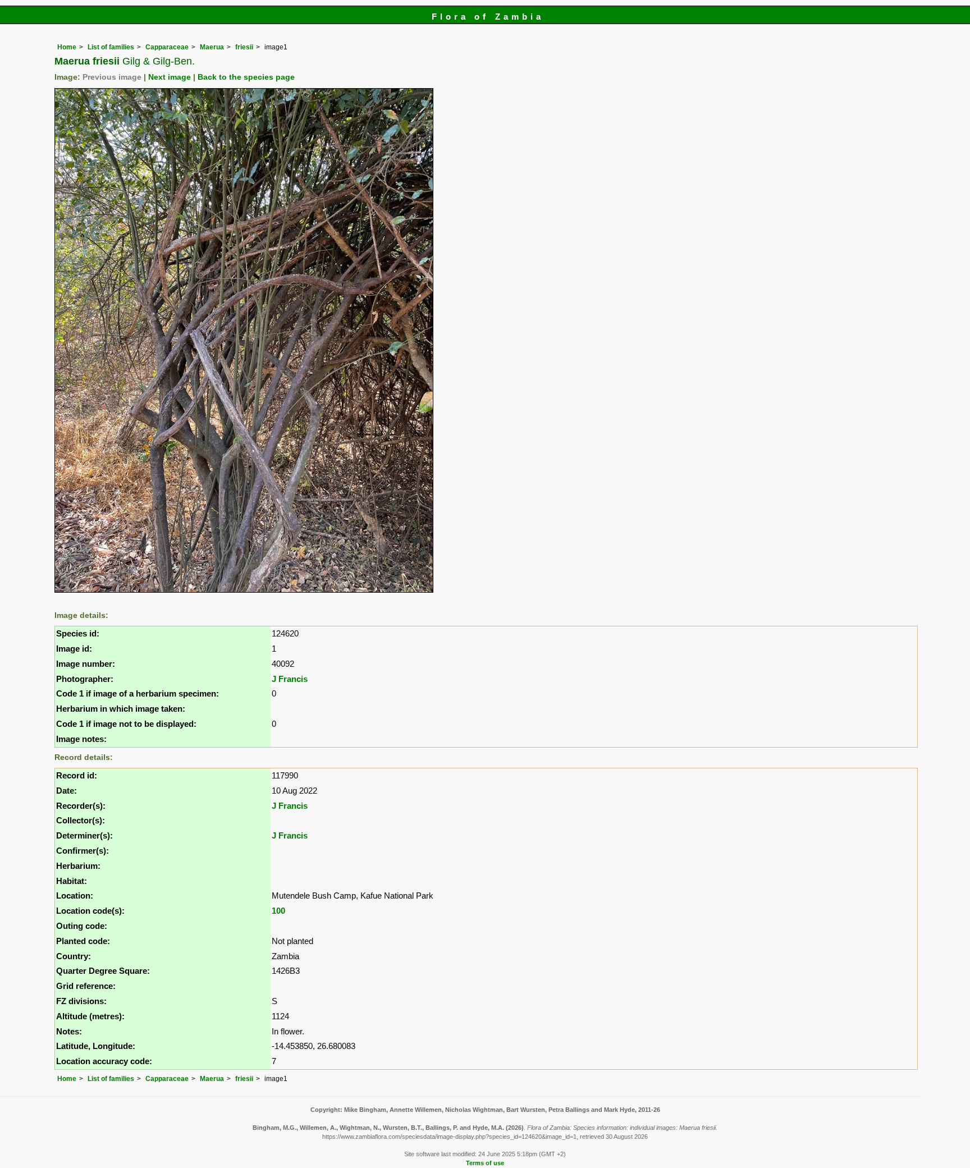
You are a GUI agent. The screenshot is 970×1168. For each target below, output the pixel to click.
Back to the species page (246, 77)
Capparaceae (167, 47)
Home (66, 47)
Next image (169, 77)
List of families (111, 47)
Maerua (212, 47)
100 (278, 910)
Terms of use (485, 1163)
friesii (244, 47)
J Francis (290, 679)
